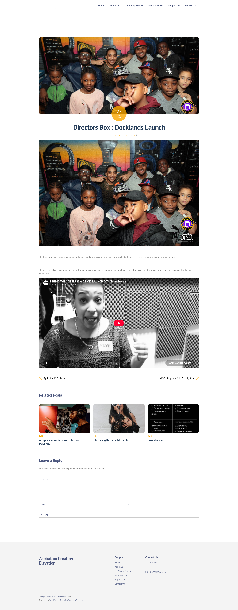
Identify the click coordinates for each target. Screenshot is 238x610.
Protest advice (156, 440)
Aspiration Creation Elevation (53, 596)
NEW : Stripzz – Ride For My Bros (177, 378)
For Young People (134, 5)
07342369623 (153, 562)
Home (101, 5)
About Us (114, 5)
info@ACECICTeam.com (156, 572)
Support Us (174, 5)
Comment (46, 479)
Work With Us (155, 5)
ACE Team (105, 136)
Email (126, 505)
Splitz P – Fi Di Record (55, 378)
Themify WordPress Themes (71, 600)
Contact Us (191, 5)
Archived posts (119, 135)
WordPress (53, 600)
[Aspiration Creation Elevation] (50, 18)
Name (43, 505)
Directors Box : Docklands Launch (119, 127)
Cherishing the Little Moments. (111, 440)
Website (44, 515)
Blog (128, 135)
